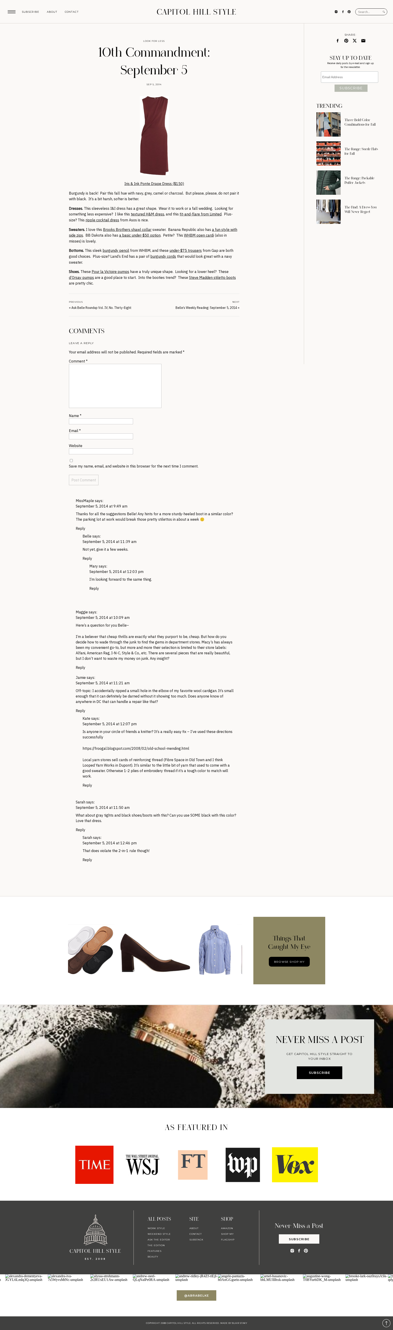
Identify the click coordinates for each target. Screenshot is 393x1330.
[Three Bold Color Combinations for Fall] (328, 124)
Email (75, 430)
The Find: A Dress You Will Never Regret (361, 209)
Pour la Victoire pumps (110, 271)
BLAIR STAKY (239, 1323)
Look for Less (154, 41)
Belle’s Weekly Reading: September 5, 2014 (206, 308)
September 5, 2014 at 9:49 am (101, 506)
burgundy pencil (116, 250)
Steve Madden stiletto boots (212, 277)
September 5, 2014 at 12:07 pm (110, 724)
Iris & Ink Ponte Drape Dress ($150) (154, 183)
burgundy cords (163, 256)
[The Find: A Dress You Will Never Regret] (328, 212)
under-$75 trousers (185, 250)
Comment (78, 361)
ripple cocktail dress (102, 220)
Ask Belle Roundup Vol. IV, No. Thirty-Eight (101, 308)
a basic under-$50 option (140, 235)
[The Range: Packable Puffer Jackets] (328, 182)
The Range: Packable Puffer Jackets (359, 180)
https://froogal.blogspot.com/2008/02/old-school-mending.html (136, 748)
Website (75, 445)
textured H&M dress (147, 214)
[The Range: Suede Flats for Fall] (328, 153)
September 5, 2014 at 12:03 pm (116, 571)
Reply (80, 528)
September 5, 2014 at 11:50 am (103, 807)
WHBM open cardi (199, 235)
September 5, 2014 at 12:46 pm (110, 843)
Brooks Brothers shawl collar (127, 229)
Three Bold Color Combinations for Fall (360, 122)
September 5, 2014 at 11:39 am (109, 541)
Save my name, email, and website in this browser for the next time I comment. (133, 466)
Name (75, 415)
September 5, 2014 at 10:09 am (103, 617)
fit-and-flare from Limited (201, 214)
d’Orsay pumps (81, 277)
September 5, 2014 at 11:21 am (103, 683)
